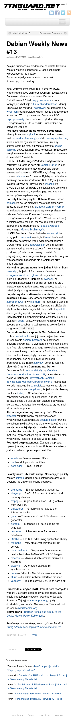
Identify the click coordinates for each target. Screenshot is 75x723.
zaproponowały (15, 119)
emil (13, 462)
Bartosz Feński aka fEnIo (38, 611)
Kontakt (59, 715)
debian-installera (32, 340)
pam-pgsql (17, 466)
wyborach (12, 111)
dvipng (15, 501)
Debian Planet (48, 165)
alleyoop (16, 493)
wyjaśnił (49, 184)
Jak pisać (44, 715)
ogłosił (31, 134)
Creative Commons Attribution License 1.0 (32, 372)
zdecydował (34, 389)
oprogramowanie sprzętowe (23, 275)
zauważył (52, 233)
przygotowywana (41, 100)
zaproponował (15, 301)
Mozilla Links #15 (21, 33)
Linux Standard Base (45, 104)
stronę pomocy (38, 600)
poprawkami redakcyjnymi (27, 138)
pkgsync (15, 565)
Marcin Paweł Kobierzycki (29, 615)
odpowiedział (37, 244)
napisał (11, 203)
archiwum (11, 56)
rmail (48, 237)
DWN (34, 634)
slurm (14, 577)
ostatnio (20, 478)
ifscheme (16, 531)
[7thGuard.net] (37, 6)
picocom (16, 558)
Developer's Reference (51, 33)
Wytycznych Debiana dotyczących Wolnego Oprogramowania (30, 379)
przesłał (11, 416)
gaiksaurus (17, 508)
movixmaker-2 (19, 550)
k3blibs (15, 539)
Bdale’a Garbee (50, 225)
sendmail (26, 237)
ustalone (20, 176)
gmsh (14, 516)
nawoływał (40, 108)
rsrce (14, 573)
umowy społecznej (56, 138)
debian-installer (49, 419)
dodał (21, 320)
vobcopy (16, 581)
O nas (31, 715)
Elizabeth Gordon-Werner (49, 206)
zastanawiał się (33, 370)
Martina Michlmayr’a (32, 229)
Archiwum (17, 715)
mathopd (16, 543)
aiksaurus (16, 489)
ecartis (15, 458)
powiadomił (21, 336)
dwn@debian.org (27, 608)
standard (35, 301)
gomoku (15, 524)
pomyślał (36, 385)
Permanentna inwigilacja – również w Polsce (38, 693)
